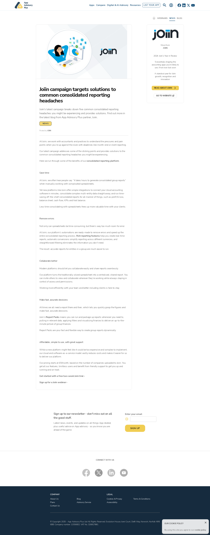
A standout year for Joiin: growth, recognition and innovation (165, 76)
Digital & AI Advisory (117, 5)
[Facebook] (179, 5)
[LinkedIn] (184, 5)
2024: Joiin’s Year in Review (165, 56)
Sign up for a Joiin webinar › (53, 382)
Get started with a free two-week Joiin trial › (62, 376)
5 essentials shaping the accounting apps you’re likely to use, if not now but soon (165, 65)
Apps (91, 5)
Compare (100, 5)
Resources (135, 5)
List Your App (151, 5)
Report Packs (52, 317)
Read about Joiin (163, 88)
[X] (188, 5)
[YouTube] (193, 5)
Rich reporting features (88, 235)
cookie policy (200, 530)
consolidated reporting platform (103, 161)
